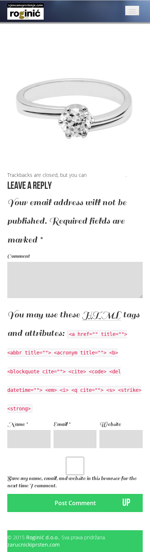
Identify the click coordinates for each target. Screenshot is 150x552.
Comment (18, 256)
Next (16, 32)
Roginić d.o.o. (42, 537)
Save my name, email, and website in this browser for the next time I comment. (72, 482)
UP (126, 503)
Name (17, 424)
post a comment (107, 174)
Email (62, 424)
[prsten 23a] (75, 103)
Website (110, 424)
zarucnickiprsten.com (33, 544)
